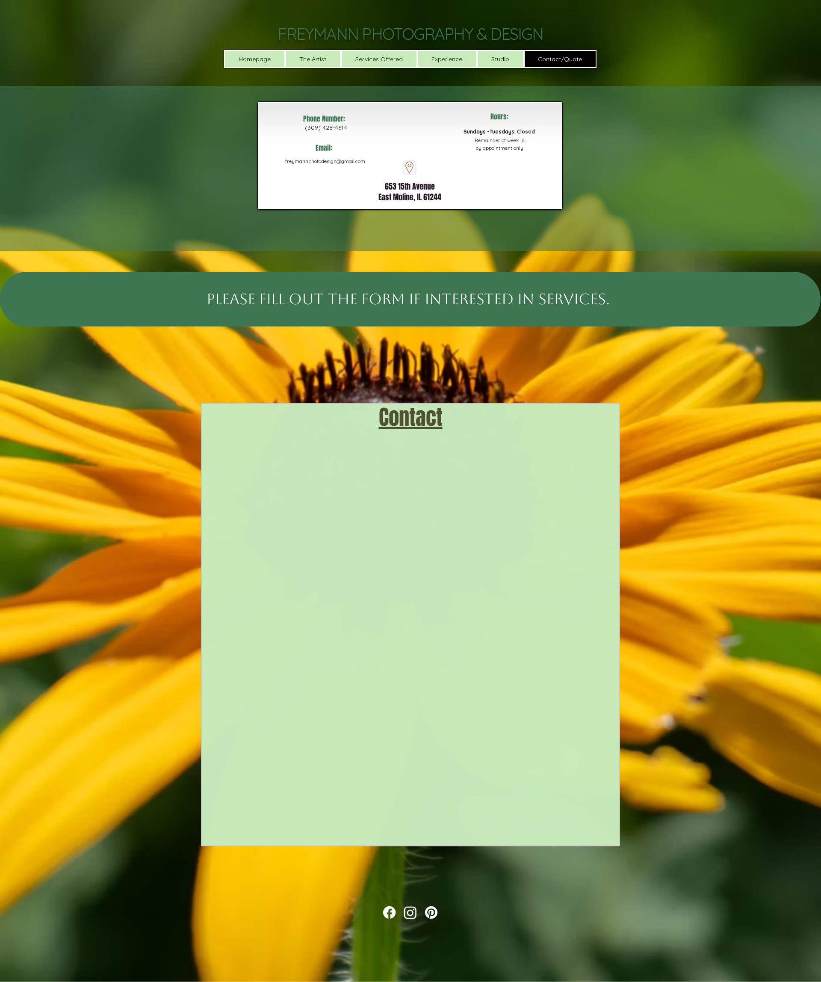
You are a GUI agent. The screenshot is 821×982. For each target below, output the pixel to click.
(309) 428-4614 (326, 127)
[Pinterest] (431, 912)
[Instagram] (410, 912)
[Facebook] (389, 912)
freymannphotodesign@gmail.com (325, 161)
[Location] (409, 167)
